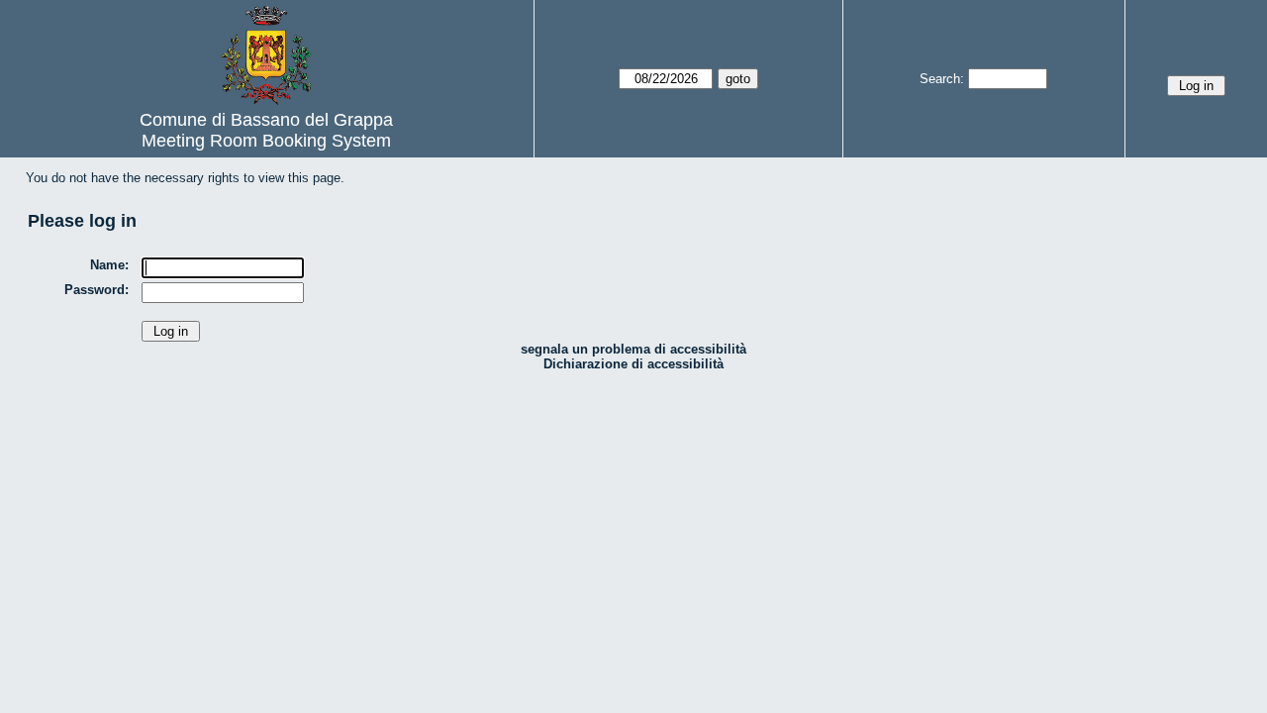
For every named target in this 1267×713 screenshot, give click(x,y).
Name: (109, 264)
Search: (942, 78)
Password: (96, 289)
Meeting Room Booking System (266, 141)
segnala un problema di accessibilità (633, 349)
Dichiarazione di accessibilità (633, 363)
